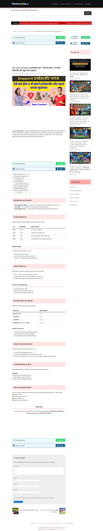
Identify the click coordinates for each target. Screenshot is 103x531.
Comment (17, 466)
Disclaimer (49, 523)
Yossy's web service (60, 529)
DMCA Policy (57, 523)
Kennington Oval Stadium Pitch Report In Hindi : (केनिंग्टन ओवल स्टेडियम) (70, 23)
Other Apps (88, 4)
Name (16, 478)
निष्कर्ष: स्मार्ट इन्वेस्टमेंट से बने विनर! (21, 190)
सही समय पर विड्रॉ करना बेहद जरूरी (21, 187)
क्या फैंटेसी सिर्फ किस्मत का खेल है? (20, 188)
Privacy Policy (40, 523)
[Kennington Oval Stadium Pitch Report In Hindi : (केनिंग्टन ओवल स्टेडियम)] (80, 65)
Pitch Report (54, 4)
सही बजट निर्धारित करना (18, 181)
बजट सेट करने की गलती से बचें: (22, 183)
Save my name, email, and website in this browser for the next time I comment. (34, 498)
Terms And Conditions (67, 523)
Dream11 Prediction (65, 4)
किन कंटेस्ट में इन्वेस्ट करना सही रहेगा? (21, 185)
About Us (33, 523)
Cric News (73, 187)
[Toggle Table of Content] (27, 174)
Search (88, 13)
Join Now (61, 37)
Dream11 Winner (75, 194)
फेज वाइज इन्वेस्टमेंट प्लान (19, 178)
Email (16, 484)
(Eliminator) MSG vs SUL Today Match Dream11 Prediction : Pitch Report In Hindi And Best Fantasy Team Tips (79, 97)
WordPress (46, 529)
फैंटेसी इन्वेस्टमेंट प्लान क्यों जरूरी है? (21, 176)
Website (16, 490)
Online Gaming (74, 197)
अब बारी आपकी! (19, 192)
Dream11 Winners (78, 4)
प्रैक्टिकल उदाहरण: (20, 180)
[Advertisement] (39, 56)
